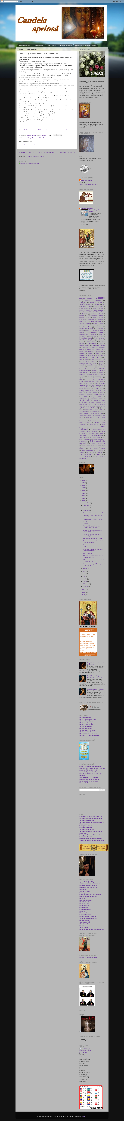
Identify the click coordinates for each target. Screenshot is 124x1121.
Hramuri (81, 353)
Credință (81, 325)
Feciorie (101, 343)
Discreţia (81, 330)
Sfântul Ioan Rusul (94, 419)
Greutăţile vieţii (90, 349)
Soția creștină (85, 445)
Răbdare (85, 396)
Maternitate (100, 366)
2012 (83, 500)
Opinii (81, 379)
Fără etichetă (92, 343)
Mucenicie (90, 376)
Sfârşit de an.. (94, 424)
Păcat (96, 383)
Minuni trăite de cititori (92, 374)
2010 (83, 592)
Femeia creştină (99, 345)
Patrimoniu (89, 383)
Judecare (100, 361)
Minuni (81, 374)
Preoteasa (81, 394)
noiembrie (86, 505)
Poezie (88, 387)
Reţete (93, 396)
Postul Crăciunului (84, 388)
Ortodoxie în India (89, 381)
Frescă (94, 347)
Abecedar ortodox (85, 298)
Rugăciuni (84, 400)
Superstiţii (84, 447)
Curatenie (101, 325)
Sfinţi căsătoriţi (92, 431)
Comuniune (91, 319)
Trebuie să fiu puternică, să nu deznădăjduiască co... (92, 535)
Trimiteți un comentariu (28, 145)
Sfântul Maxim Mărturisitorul (96, 420)
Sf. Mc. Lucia (92, 404)
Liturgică (81, 365)
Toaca (87, 452)
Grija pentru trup (89, 351)
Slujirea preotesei (87, 208)
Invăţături (96, 357)
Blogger (84, 1116)
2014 (83, 495)
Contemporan (96, 321)
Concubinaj (100, 319)
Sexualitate (84, 402)
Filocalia (82, 898)
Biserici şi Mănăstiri (84, 308)
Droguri (101, 334)
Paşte (81, 383)
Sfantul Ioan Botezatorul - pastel (92, 538)
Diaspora (100, 328)
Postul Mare (98, 388)
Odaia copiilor (97, 378)
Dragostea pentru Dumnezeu (87, 334)
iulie (84, 571)
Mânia (95, 368)
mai (84, 576)
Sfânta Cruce (43, 138)
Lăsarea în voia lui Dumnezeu (87, 363)
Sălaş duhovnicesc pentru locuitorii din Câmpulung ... (93, 560)
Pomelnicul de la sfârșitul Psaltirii (85, 45)
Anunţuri (82, 302)
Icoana (90, 353)
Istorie (86, 359)
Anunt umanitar (87, 553)
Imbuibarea (82, 355)
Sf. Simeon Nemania (89, 406)
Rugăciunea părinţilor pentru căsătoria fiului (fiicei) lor (96, 676)
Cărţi (88, 317)
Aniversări (98, 300)
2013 (83, 498)
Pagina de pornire (24, 45)
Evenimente (100, 340)
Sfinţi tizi (87, 439)
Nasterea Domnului (100, 376)
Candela (93, 313)
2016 (83, 490)
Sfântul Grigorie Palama (85, 415)
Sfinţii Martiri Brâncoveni (98, 439)
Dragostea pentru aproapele (95, 332)
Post (102, 387)
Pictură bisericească (97, 385)
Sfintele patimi (96, 429)
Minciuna (101, 372)
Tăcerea (81, 452)
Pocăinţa (81, 387)
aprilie (85, 579)
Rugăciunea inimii (96, 398)
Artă (100, 302)
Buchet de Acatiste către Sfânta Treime (92, 312)
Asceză (81, 304)
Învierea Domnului (95, 359)
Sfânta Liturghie (83, 411)
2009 (83, 594)
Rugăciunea (82, 398)
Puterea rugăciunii (99, 394)
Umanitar (99, 452)
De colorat (98, 327)
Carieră (101, 313)
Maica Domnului (92, 365)
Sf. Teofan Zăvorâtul (100, 406)
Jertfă (103, 359)
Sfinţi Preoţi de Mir (95, 437)
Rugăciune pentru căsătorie (95, 689)
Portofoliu (95, 387)
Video (99, 454)
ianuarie (85, 586)
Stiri (104, 445)
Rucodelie (100, 396)
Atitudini (96, 304)
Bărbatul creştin (99, 306)
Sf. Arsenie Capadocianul (95, 402)
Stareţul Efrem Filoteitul (96, 445)
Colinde (94, 317)
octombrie (86, 508)
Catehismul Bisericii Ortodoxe (95, 315)
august (85, 568)
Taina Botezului (94, 447)
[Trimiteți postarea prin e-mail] (50, 135)
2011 (83, 589)
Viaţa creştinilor (85, 454)
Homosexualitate (99, 351)
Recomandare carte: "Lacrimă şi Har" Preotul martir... (92, 541)
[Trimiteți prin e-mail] (54, 135)
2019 (83, 483)
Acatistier (100, 298)
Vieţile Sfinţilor (84, 456)
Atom (104, 304)
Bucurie (84, 313)
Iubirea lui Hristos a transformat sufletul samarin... (92, 516)
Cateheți (81, 315)
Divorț (87, 330)
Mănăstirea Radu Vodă (85, 368)
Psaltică (89, 394)
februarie (86, 584)
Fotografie (86, 347)
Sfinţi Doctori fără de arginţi (95, 433)
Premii (101, 392)
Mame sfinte (91, 366)
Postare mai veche (67, 152)
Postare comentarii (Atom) (36, 156)
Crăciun (95, 323)
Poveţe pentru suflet (86, 391)
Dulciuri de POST (92, 336)
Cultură (87, 325)
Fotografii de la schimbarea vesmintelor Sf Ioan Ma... (91, 526)
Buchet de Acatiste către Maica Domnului (91, 310)
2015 (83, 493)
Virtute (95, 456)
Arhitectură (93, 302)
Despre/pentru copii (86, 328)
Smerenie (93, 443)
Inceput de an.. (92, 355)
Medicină (94, 370)
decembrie (86, 503)
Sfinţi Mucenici (96, 435)
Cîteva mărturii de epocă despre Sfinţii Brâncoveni (92, 530)
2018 (83, 485)
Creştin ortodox (84, 891)
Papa (97, 381)
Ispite (80, 359)
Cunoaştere (94, 325)
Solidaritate (101, 443)
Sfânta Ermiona (38, 45)
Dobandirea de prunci (97, 330)
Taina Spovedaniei (87, 450)
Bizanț (94, 308)
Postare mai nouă (26, 152)
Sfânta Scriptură (94, 411)
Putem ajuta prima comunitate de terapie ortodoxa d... (93, 556)
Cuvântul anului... (85, 327)
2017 (83, 488)
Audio (83, 306)
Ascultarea (88, 304)
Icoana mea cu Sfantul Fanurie (92, 519)
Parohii (101, 381)
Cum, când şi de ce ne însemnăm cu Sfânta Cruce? (93, 549)
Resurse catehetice (66, 45)
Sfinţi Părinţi (83, 437)
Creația (101, 323)
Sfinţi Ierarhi (83, 435)
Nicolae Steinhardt (86, 377)
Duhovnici (82, 336)
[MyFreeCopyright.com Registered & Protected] (85, 1052)
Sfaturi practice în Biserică (89, 408)
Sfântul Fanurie (51, 45)
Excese (81, 341)
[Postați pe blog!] (56, 135)
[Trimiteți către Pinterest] (61, 135)
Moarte (101, 374)
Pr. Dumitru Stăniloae (91, 392)
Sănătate (103, 400)
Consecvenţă (82, 321)
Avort (90, 306)
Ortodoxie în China (90, 379)
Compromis (100, 317)
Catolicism (81, 317)
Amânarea (87, 300)
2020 (83, 480)
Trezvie (92, 452)
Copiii (88, 323)
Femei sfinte (84, 345)
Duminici (101, 336)
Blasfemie (101, 308)
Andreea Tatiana (86, 180)
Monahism (82, 376)
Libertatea (101, 363)
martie (85, 581)
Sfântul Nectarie (84, 422)
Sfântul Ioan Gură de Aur (92, 417)
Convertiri (81, 323)
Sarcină (96, 400)
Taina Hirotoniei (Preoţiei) (97, 448)
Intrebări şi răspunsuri (31, 138)
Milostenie (94, 372)
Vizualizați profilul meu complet (88, 184)
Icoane (98, 353)
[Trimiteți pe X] (57, 135)
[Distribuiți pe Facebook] (59, 135)
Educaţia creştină (85, 338)
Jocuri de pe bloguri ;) (88, 361)
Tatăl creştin (99, 450)
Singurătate (84, 441)
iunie (84, 574)
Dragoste (81, 332)
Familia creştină (91, 341)
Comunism (81, 319)
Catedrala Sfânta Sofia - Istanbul (93, 513)
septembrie (86, 510)
